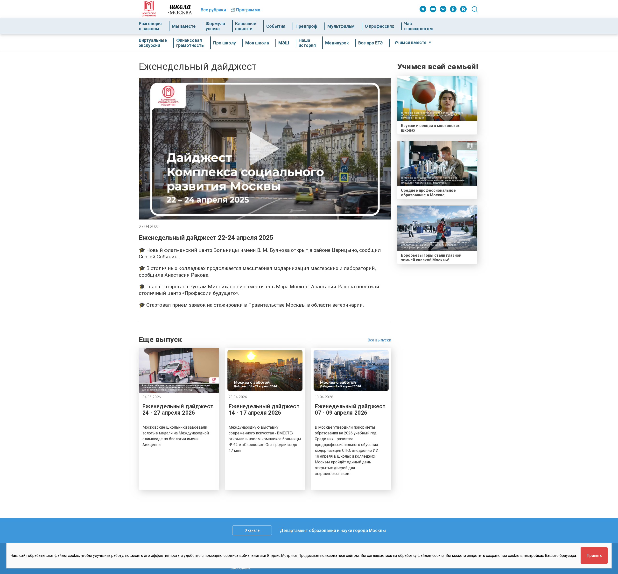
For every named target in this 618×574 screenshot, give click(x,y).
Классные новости (245, 26)
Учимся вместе (410, 42)
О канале (252, 530)
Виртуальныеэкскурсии (153, 43)
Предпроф (306, 26)
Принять (594, 555)
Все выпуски (379, 340)
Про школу (224, 42)
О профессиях (379, 26)
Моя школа (257, 42)
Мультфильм (341, 26)
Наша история (307, 43)
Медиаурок (337, 42)
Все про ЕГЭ (370, 42)
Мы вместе (184, 26)
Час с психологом (418, 26)
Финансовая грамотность (190, 43)
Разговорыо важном (150, 26)
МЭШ (283, 42)
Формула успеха (215, 26)
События (275, 26)
